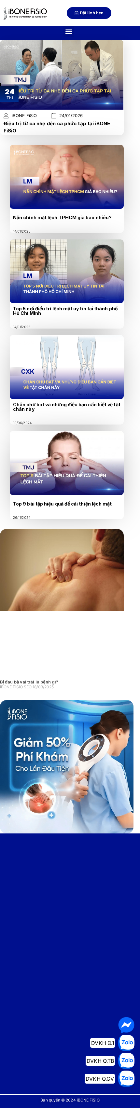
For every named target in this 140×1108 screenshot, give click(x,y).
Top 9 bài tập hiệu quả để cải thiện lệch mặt (62, 504)
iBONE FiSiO (24, 116)
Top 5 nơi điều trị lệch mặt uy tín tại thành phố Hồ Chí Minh (65, 311)
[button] (68, 31)
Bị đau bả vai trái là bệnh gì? (29, 681)
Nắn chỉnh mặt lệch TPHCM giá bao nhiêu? (62, 217)
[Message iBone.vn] (126, 1025)
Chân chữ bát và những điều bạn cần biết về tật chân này (66, 407)
